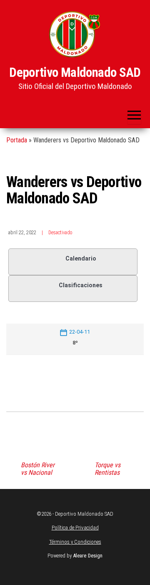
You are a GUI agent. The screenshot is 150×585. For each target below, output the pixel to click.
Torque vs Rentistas (107, 468)
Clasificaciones (80, 285)
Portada (16, 140)
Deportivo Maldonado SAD (75, 72)
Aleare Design (88, 555)
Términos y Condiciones (75, 542)
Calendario (80, 258)
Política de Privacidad (75, 527)
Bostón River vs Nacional (38, 468)
